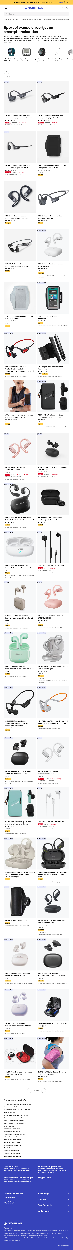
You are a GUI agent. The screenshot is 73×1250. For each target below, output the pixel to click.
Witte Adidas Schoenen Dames (14, 1134)
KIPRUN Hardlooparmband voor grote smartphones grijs (19, 317)
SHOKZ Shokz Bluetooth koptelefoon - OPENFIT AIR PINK (53, 617)
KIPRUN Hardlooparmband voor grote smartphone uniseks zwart (52, 167)
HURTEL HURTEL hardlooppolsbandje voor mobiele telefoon (52, 1073)
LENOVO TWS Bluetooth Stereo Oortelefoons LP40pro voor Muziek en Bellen (19, 669)
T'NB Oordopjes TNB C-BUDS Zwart (51, 566)
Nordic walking (9, 1126)
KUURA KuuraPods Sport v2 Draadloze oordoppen (52, 1025)
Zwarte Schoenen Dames (12, 1156)
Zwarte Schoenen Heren (12, 1148)
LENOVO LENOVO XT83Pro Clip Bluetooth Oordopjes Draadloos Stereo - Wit (20, 568)
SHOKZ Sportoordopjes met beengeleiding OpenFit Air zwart (17, 217)
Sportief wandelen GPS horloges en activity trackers (11, 61)
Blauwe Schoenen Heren (12, 1131)
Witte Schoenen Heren (11, 1150)
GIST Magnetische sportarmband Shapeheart (51, 368)
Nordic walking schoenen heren (14, 1120)
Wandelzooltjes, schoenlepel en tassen (17, 1104)
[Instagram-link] (13, 1202)
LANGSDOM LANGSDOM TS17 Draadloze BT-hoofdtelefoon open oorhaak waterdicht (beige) (20, 874)
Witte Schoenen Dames (12, 1153)
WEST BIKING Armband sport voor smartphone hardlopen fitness (51, 416)
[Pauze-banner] (64, 2)
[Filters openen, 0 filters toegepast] (6, 72)
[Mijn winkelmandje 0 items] (67, 8)
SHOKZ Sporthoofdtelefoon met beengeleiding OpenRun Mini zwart (51, 117)
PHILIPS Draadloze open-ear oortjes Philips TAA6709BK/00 (18, 1073)
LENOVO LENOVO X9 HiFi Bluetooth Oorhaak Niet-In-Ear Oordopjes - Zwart (19, 519)
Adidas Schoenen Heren (12, 1129)
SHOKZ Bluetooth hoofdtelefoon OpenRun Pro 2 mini (50, 217)
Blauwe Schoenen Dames (12, 1139)
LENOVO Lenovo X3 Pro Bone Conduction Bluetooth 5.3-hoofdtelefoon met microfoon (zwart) (19, 369)
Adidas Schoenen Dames (12, 1137)
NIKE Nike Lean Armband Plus (16, 920)
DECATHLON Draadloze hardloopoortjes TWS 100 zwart (53, 468)
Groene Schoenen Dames (12, 1145)
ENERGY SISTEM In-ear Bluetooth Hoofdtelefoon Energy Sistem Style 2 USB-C (19, 618)
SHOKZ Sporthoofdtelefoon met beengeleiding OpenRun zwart (17, 167)
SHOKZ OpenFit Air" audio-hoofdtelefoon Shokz (15, 468)
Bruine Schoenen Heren (12, 1142)
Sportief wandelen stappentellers (26, 60)
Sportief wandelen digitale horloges (42, 60)
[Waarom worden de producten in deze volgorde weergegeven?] (5, 77)
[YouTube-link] (9, 1202)
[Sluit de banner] (67, 2)
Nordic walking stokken (57, 60)
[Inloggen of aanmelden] (62, 8)
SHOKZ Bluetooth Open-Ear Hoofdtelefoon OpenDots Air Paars (18, 1025)
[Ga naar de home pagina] (34, 8)
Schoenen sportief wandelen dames (16, 1115)
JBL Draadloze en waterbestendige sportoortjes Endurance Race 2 (51, 519)
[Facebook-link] (5, 1202)
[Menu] (6, 8)
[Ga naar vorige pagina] (29, 1090)
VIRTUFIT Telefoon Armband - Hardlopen (49, 317)
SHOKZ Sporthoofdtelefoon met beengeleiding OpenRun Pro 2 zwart (18, 117)
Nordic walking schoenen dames (15, 1123)
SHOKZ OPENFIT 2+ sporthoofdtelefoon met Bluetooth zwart (53, 921)
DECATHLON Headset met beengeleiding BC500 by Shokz (17, 265)
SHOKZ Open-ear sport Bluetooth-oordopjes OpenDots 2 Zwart (18, 772)
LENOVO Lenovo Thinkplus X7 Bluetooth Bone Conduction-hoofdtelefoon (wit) (53, 722)
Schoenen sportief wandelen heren (16, 1118)
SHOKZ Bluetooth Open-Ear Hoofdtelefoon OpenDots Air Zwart (51, 974)
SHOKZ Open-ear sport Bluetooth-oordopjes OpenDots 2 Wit (18, 974)
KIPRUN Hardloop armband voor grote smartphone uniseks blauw (19, 416)
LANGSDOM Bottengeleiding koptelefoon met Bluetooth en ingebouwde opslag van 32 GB (17, 723)
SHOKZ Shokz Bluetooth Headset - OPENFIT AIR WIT (51, 265)
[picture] (20, 97)
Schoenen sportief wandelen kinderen (17, 1109)
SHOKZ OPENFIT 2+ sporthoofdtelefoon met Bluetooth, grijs (53, 668)
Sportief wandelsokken (12, 1107)
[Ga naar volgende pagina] (43, 1090)
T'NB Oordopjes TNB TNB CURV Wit (51, 822)
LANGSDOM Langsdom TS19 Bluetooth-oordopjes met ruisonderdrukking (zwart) (53, 874)
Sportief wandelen (10, 1112)
